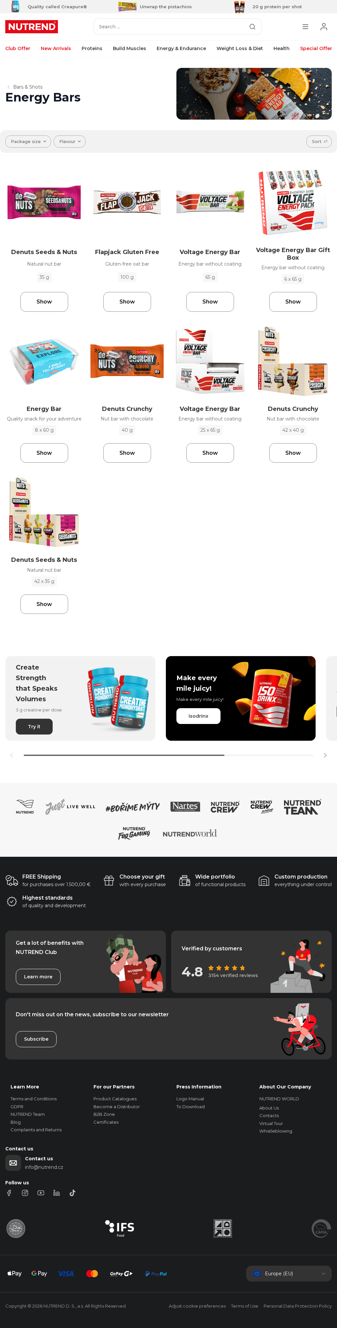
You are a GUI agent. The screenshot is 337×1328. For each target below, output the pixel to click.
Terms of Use (244, 1306)
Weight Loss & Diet (240, 48)
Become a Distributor (116, 1106)
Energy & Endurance (181, 48)
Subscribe (36, 1039)
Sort (317, 141)
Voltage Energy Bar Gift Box (293, 253)
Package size (26, 141)
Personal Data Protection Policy (298, 1306)
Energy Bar (44, 409)
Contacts (269, 1115)
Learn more (38, 977)
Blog (16, 1122)
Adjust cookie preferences (197, 1306)
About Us (269, 1108)
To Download (190, 1106)
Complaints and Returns (36, 1129)
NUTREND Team (28, 1114)
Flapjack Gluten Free (127, 252)
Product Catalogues (115, 1098)
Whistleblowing (275, 1131)
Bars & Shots (27, 87)
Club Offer (17, 48)
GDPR (17, 1106)
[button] (325, 755)
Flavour (67, 141)
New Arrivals (56, 48)
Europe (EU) (279, 1274)
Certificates (105, 1122)
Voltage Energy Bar (210, 252)
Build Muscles (129, 48)
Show (44, 302)
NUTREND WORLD (279, 1098)
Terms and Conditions (34, 1098)
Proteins (92, 48)
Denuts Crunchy (127, 409)
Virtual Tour (271, 1123)
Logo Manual (190, 1098)
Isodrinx (198, 716)
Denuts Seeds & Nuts (44, 252)
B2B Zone (104, 1114)
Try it (34, 727)
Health (281, 48)
